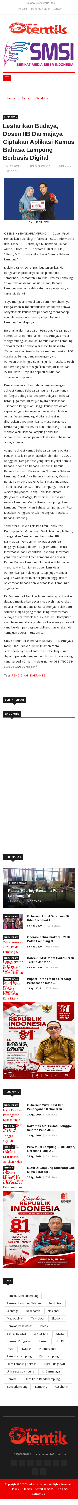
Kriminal (12, 1379)
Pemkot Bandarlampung (22, 1296)
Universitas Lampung (20, 1371)
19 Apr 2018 (34, 988)
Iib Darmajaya (51, 1371)
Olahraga (13, 1311)
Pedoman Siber (40, 8)
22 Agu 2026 (34, 1177)
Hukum (43, 1341)
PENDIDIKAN (21, 675)
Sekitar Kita (40, 1333)
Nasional (53, 1311)
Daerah (27, 1349)
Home (11, 98)
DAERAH (36, 675)
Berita (25, 98)
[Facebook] (22, 1464)
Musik (10, 1349)
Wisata (60, 1333)
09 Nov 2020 (34, 925)
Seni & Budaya (16, 1333)
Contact (57, 8)
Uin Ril (60, 1341)
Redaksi (23, 8)
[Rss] (14, 1464)
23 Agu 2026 (34, 1114)
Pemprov (8, 1168)
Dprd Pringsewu (54, 1364)
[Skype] (56, 1464)
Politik (44, 1326)
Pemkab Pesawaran (20, 1326)
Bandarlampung (17, 1386)
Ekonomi (57, 1318)
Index (15, 1489)
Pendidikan (43, 98)
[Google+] (39, 1464)
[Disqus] (39, 780)
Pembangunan (11, 979)
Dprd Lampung (49, 1356)
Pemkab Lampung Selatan (24, 1303)
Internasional (47, 1349)
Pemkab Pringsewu (19, 1341)
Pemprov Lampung (19, 1356)
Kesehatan (9, 1147)
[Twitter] (30, 1464)
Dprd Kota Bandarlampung (42, 1379)
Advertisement (44, 1489)
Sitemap (27, 1489)
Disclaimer (62, 1489)
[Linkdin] (47, 1464)
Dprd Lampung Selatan (22, 1364)
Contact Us (38, 1493)
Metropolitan (15, 1318)
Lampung (41, 1386)
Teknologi (37, 1318)
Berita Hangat (17, 883)
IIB (44, 675)
